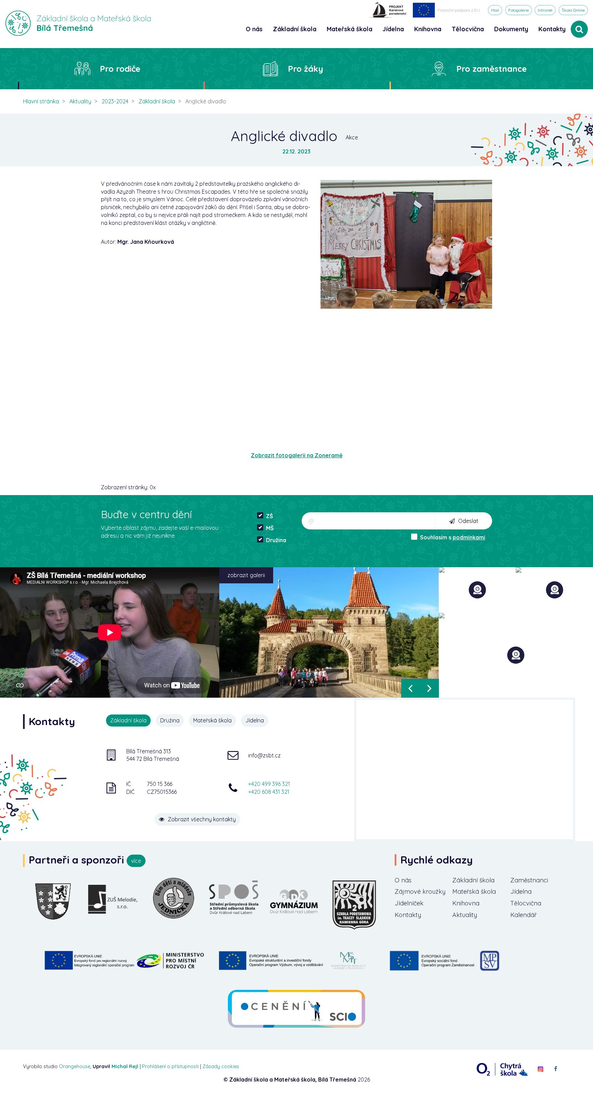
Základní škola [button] (294, 29)
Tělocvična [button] (468, 29)
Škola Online (573, 10)
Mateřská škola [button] (349, 29)
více (136, 860)
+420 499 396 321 (269, 783)
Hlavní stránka (41, 101)
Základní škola (157, 101)
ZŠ (269, 516)
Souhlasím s (452, 537)
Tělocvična (525, 903)
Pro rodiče (120, 69)
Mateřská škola (474, 891)
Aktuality (80, 101)
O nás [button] (254, 29)
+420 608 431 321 (268, 791)
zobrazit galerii (246, 575)
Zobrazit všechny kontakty (202, 819)
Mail (495, 10)
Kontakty (552, 29)
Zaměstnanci (529, 880)
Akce (352, 137)
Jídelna (521, 891)
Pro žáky (305, 69)
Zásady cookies (220, 1066)
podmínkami (469, 537)
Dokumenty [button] (511, 29)
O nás (403, 880)
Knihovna (465, 903)
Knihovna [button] (427, 29)
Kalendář (523, 915)
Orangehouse (74, 1066)
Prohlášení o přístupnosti (170, 1066)
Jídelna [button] (393, 29)
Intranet (545, 10)
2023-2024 (115, 101)
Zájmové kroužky (420, 891)
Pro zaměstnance (491, 69)
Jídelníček (409, 903)
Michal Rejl (125, 1066)
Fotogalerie (518, 10)
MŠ (270, 528)
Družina (276, 540)
